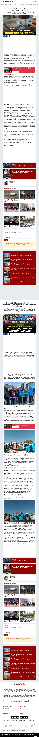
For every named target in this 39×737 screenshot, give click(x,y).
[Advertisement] (19, 46)
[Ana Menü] (35, 1)
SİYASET (10, 4)
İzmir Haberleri (19, 301)
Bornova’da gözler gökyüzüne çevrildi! (26, 199)
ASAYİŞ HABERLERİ (13, 732)
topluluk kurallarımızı (13, 243)
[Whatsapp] (19, 703)
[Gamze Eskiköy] (6, 578)
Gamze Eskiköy (12, 577)
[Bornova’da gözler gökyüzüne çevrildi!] (27, 194)
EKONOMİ (14, 4)
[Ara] (33, 1)
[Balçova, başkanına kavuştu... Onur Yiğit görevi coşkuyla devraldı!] (11, 220)
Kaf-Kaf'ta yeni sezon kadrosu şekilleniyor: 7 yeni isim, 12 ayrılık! (11, 213)
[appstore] (15, 717)
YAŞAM (26, 4)
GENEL (34, 4)
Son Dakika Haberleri (7, 713)
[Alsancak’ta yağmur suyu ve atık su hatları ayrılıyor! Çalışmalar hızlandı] (27, 220)
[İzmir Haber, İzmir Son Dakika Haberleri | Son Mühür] (8, 1)
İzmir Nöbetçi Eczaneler (8, 706)
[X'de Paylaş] (6, 36)
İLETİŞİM (8, 730)
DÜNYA (30, 4)
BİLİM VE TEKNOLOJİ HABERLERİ (22, 732)
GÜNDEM (5, 4)
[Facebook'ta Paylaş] (4, 36)
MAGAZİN (22, 4)
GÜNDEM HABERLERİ (22, 730)
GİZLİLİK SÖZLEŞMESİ (14, 730)
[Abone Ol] (35, 35)
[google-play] (24, 717)
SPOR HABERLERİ (21, 731)
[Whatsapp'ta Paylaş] (7, 36)
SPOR (18, 4)
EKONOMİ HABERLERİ (14, 731)
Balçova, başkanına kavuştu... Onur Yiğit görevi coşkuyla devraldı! (11, 226)
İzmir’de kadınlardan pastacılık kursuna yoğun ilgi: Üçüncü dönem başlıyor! (26, 213)
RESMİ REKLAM (23, 721)
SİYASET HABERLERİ (6, 731)
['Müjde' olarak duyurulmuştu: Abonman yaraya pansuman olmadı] (19, 25)
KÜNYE (4, 730)
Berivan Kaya (11, 182)
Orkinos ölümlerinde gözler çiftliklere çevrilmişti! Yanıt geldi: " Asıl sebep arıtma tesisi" (11, 200)
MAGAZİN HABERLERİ (28, 731)
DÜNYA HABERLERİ (6, 732)
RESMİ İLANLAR (16, 721)
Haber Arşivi (23, 713)
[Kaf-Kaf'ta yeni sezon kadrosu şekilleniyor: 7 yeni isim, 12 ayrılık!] (11, 207)
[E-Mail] (10, 184)
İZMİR (2, 4)
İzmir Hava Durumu (24, 706)
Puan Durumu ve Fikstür (8, 711)
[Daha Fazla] (9, 36)
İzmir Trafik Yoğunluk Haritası (25, 708)
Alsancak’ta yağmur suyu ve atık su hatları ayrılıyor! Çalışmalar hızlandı (27, 226)
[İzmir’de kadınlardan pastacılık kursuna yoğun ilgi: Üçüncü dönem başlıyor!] (27, 207)
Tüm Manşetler (23, 711)
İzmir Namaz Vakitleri (7, 708)
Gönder (5, 240)
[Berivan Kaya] (6, 183)
